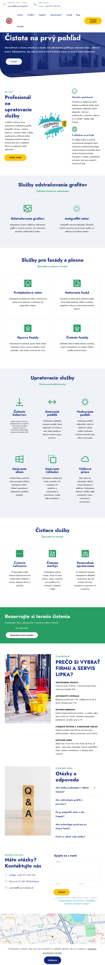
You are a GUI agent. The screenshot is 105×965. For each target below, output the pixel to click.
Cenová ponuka (93, 20)
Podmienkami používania (71, 900)
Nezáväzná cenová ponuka (21, 635)
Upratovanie (56, 15)
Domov (20, 15)
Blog (78, 15)
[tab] (78, 790)
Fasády (42, 15)
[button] (78, 790)
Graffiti (30, 15)
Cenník (69, 15)
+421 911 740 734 (52, 6)
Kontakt (20, 26)
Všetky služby (15, 157)
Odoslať (61, 892)
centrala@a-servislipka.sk (18, 6)
